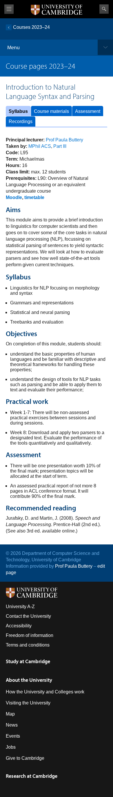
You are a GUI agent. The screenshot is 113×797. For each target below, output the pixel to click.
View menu (9, 9)
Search (104, 9)
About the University (29, 680)
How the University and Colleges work (45, 691)
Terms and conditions (28, 644)
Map (10, 713)
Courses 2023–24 (31, 27)
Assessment (87, 111)
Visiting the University (28, 702)
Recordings (20, 121)
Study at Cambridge (28, 661)
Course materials (51, 111)
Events (13, 736)
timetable (34, 197)
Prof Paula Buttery (64, 139)
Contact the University (28, 616)
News (12, 725)
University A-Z (20, 606)
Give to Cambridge (25, 758)
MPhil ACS (39, 146)
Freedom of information (29, 635)
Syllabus (18, 111)
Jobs (11, 747)
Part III (59, 146)
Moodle (14, 197)
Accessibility (19, 625)
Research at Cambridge (31, 776)
